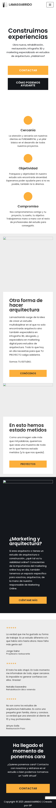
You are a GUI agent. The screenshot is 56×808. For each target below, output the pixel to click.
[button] (28, 70)
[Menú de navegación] (50, 4)
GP (30, 805)
